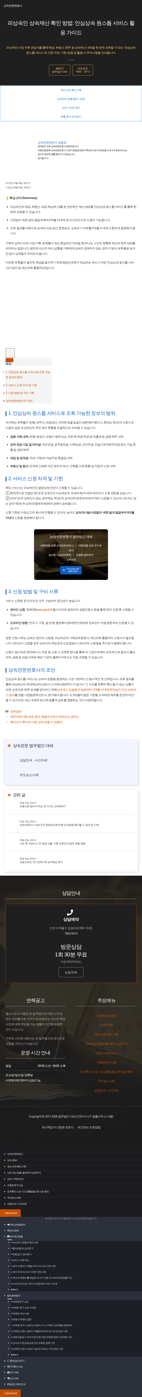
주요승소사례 (29, 775)
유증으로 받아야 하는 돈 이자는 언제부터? (43, 806)
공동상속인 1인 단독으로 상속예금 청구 (41, 862)
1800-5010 (71, 933)
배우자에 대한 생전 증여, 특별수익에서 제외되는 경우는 (44, 717)
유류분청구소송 (15, 1185)
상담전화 (71, 972)
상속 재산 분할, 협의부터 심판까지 (24, 1172)
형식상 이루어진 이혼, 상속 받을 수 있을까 (36, 722)
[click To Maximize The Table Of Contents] (10, 352)
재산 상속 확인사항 (16, 1166)
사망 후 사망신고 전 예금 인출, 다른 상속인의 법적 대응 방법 (52, 843)
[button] (8, 1239)
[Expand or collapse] (9, 360)
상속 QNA (12, 1160)
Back (15, 1289)
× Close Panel (10, 1213)
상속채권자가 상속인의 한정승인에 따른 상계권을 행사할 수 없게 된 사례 (59, 824)
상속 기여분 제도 (15, 1179)
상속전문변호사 (13, 5)
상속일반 (16, 711)
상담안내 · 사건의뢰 (33, 760)
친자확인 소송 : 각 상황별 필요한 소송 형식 (28, 1191)
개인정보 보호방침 (88, 1127)
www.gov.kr (43, 609)
